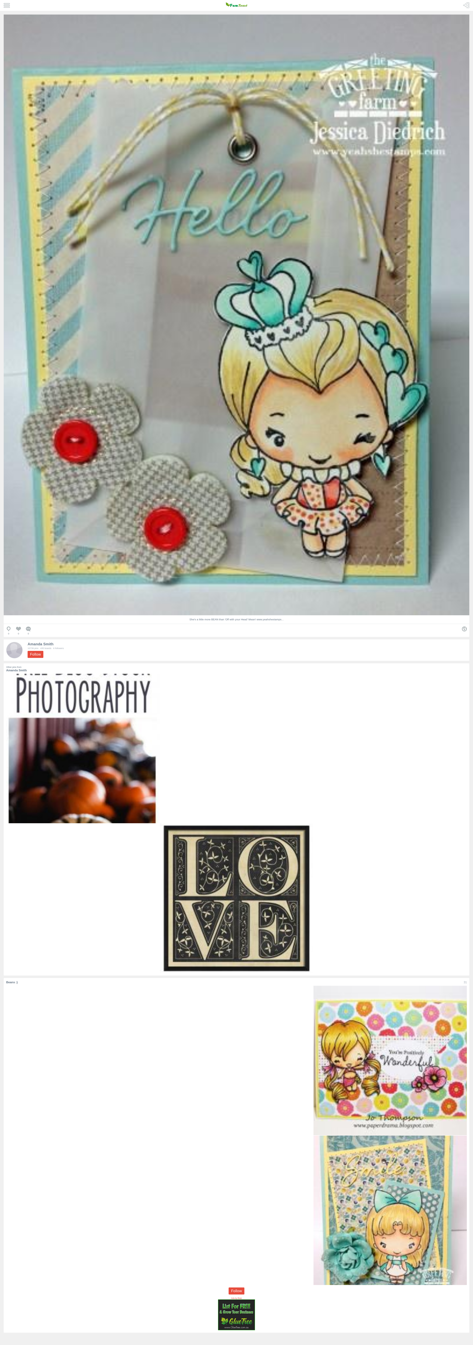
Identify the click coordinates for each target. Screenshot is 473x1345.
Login (466, 5)
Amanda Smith (40, 644)
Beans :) (12, 982)
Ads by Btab (236, 1298)
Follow (35, 654)
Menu (7, 5)
